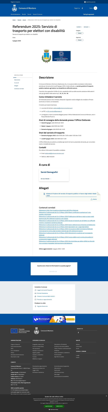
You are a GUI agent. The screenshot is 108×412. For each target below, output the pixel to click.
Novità (19, 20)
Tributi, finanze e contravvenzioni (62, 348)
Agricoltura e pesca (59, 357)
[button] (54, 409)
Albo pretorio (57, 368)
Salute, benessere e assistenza (62, 352)
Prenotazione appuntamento (40, 366)
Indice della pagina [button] (18, 75)
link (66, 403)
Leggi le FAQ (36, 370)
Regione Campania (15, 2)
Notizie (78, 344)
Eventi (77, 357)
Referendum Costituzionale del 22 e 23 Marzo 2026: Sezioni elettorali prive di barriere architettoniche (67, 225)
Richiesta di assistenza (38, 372)
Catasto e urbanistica (38, 355)
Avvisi (24, 20)
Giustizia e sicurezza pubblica (61, 346)
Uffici (12, 348)
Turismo (35, 357)
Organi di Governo (15, 344)
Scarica (95, 199)
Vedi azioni (86, 27)
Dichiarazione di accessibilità (61, 376)
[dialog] (54, 403)
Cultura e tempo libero (38, 346)
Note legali (57, 374)
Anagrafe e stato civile (38, 344)
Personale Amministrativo (17, 355)
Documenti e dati (15, 357)
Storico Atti (57, 370)
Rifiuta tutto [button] (59, 406)
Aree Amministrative (16, 346)
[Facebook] (81, 8)
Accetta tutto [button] (48, 406)
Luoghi (77, 355)
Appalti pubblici (36, 353)
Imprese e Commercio (38, 350)
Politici (12, 353)
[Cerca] (95, 8)
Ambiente (56, 350)
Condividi (79, 27)
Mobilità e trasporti (37, 359)
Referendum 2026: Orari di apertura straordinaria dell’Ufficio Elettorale (58, 210)
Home (14, 20)
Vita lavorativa (36, 348)
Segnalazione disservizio (39, 368)
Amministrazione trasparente (61, 366)
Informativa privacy (59, 372)
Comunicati (79, 346)
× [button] (106, 396)
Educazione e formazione (60, 344)
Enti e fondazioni (15, 350)
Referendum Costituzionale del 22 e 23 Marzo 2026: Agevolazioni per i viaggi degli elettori (64, 227)
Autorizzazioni (57, 354)
